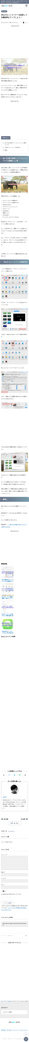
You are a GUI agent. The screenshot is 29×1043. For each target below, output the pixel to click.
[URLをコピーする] (25, 775)
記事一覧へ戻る (14, 823)
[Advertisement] (14, 42)
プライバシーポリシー (23, 1030)
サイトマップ (15, 1030)
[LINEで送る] (19, 775)
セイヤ (5, 797)
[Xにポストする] (3, 775)
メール (3, 878)
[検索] (26, 935)
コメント (4, 854)
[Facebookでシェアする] (9, 775)
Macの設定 (4, 11)
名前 (3, 872)
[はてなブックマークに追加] (14, 775)
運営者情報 (3, 1030)
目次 (6, 137)
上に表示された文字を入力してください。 (12, 894)
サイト (3, 884)
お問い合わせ (9, 1030)
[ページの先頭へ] (26, 1039)
